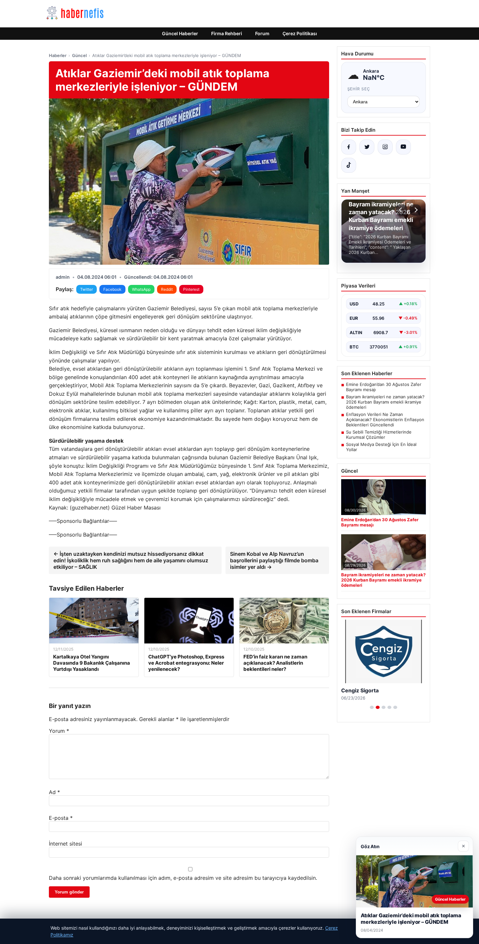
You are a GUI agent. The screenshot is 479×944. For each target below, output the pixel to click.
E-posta (61, 818)
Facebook (112, 289)
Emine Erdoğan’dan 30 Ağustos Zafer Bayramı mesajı (383, 387)
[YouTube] (403, 147)
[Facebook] (348, 147)
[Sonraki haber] (415, 209)
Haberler (57, 55)
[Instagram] (385, 147)
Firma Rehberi (226, 33)
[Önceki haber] (401, 209)
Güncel (79, 55)
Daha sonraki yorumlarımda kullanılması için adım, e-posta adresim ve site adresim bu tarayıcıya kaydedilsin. (183, 878)
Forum (262, 33)
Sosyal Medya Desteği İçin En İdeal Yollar (381, 447)
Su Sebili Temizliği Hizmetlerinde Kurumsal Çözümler (379, 434)
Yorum (59, 731)
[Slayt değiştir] (372, 707)
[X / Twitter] (366, 147)
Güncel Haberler (180, 33)
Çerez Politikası (300, 33)
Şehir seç (358, 88)
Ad (54, 792)
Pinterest (191, 289)
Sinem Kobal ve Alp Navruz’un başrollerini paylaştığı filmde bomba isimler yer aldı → (274, 560)
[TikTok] (348, 165)
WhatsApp (141, 289)
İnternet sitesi (65, 843)
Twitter (86, 289)
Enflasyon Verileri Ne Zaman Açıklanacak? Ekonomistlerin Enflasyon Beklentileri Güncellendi (385, 419)
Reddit (167, 289)
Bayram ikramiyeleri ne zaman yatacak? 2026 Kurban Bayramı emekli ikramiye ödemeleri (385, 402)
